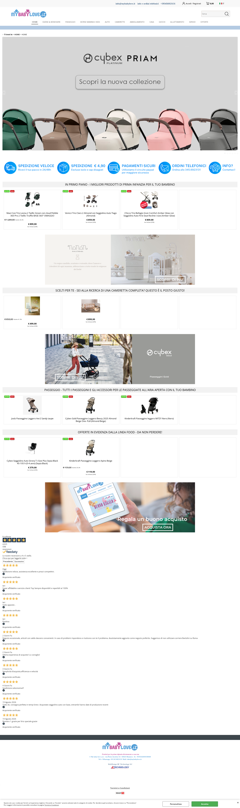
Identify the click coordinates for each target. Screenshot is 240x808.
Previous (4, 92)
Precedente (8, 561)
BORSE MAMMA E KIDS (90, 22)
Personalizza (176, 804)
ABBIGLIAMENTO (137, 22)
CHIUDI (238, 802)
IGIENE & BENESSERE (51, 22)
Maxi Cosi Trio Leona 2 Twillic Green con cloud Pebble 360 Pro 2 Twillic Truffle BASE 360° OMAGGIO (32, 214)
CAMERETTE (120, 22)
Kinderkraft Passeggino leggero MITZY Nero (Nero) (149, 418)
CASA (152, 22)
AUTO (107, 22)
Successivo (19, 561)
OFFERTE (204, 22)
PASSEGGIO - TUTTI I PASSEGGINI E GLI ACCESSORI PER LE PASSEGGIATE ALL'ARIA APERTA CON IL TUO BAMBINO (120, 390)
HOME (35, 22)
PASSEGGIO (70, 22)
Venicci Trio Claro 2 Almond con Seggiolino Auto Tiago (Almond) (91, 214)
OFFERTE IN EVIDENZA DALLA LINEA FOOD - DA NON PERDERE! (120, 432)
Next (236, 92)
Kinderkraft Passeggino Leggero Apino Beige (90, 460)
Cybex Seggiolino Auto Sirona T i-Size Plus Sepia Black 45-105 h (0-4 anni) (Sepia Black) (32, 462)
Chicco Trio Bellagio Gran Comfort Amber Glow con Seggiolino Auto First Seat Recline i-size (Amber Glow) (149, 214)
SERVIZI (192, 22)
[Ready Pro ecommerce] (120, 793)
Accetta (204, 804)
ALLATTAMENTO (177, 22)
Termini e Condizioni (51, 805)
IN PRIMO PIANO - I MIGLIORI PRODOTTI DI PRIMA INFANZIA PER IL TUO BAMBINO (120, 184)
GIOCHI (162, 22)
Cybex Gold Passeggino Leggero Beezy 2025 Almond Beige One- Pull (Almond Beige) (90, 420)
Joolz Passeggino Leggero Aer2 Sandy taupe (32, 418)
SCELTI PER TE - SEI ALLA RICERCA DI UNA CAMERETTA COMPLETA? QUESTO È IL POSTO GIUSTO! (120, 290)
